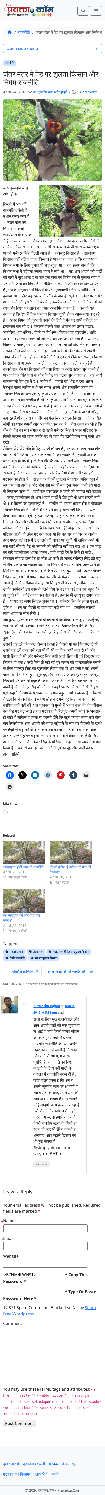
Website (11, 1256)
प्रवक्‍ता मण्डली (34, 1464)
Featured (16, 951)
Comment (12, 1323)
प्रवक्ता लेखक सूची (63, 1464)
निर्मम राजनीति (17, 958)
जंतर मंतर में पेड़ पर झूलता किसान (70, 951)
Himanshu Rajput (46, 1006)
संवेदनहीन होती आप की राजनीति (23, 866)
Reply (41, 1164)
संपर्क (55, 1474)
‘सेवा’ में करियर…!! (24, 971)
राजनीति (24, 32)
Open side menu (22, 48)
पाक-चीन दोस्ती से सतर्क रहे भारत (69, 971)
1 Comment (87, 92)
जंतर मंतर (37, 951)
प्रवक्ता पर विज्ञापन (17, 1474)
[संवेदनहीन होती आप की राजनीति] (24, 853)
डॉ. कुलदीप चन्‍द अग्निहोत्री (50, 92)
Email (8, 1238)
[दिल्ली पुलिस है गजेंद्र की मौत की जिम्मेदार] (71, 853)
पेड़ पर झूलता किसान (45, 958)
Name (9, 1220)
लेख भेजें (41, 1474)
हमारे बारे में (11, 1464)
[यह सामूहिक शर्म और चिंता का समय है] (24, 901)
